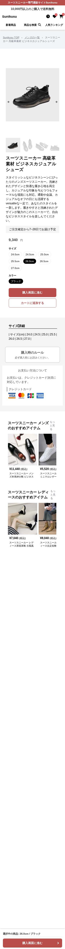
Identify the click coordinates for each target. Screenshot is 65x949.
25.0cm (44, 254)
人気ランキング (54, 24)
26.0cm (29, 261)
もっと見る (52, 425)
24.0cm (15, 254)
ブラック (16, 281)
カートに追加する (32, 302)
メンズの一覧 (32, 37)
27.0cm (15, 268)
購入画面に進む (32, 292)
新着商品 (11, 24)
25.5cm (15, 261)
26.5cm (44, 261)
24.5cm (30, 254)
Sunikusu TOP (11, 37)
